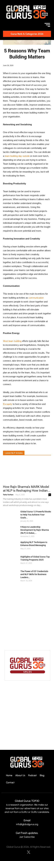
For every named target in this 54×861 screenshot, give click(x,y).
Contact (10, 783)
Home (9, 775)
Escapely (7, 404)
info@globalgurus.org (27, 824)
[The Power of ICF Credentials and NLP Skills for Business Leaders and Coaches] (10, 575)
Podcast (32, 775)
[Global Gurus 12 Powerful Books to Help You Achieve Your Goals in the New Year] (10, 515)
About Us (20, 775)
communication (36, 297)
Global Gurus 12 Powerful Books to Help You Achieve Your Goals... (35, 514)
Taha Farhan (8, 494)
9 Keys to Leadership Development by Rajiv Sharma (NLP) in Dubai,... (34, 530)
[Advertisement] (27, 616)
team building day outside (17, 156)
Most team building (12, 341)
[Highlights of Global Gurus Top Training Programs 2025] (10, 560)
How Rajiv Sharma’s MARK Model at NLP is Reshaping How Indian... (26, 488)
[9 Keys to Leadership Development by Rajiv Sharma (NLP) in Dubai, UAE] (10, 530)
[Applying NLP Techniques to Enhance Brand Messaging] (10, 546)
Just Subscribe (27, 836)
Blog (42, 775)
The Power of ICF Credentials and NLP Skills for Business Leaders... (34, 574)
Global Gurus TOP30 (27, 801)
